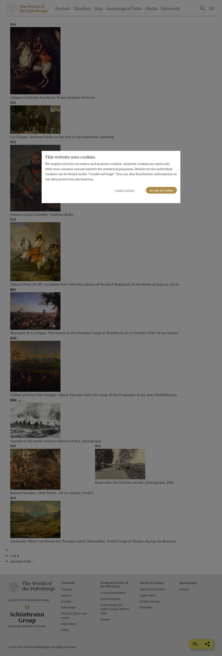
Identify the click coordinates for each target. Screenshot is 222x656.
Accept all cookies (161, 190)
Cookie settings (125, 190)
